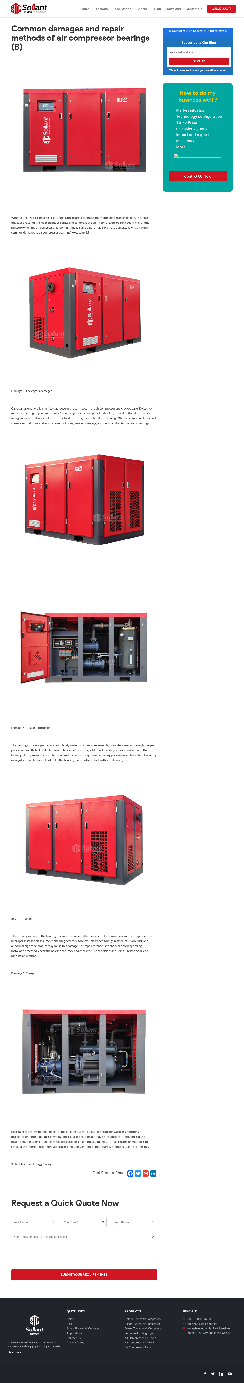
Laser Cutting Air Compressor (143, 1323)
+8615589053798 (199, 1319)
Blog (69, 1323)
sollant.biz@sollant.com (202, 1323)
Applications (74, 1333)
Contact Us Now (197, 176)
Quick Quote (222, 8)
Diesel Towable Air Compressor (144, 1328)
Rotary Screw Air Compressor (143, 1319)
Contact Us (74, 1337)
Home (70, 1319)
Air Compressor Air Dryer (140, 1337)
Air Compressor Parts (138, 1347)
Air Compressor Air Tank (140, 1342)
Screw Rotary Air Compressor (85, 1328)
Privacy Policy (75, 1342)
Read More (14, 1352)
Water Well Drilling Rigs (139, 1333)
